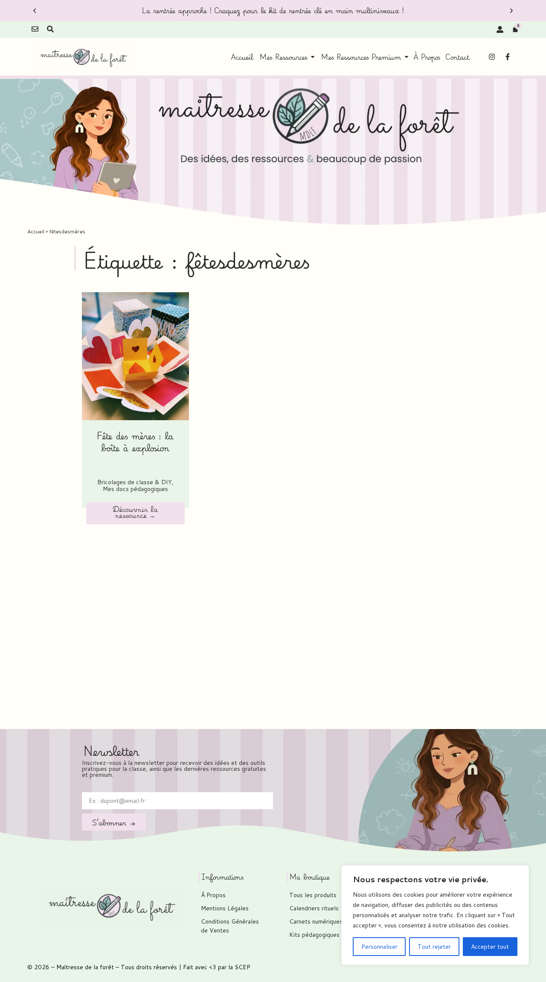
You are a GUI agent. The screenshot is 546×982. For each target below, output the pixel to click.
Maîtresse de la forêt (85, 967)
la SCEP (239, 967)
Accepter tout (490, 946)
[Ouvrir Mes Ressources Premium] (407, 56)
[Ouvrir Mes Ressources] (313, 56)
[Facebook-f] (507, 57)
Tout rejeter (434, 946)
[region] (435, 915)
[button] (35, 11)
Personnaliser (379, 946)
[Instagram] (492, 57)
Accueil (35, 231)
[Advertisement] (273, 619)
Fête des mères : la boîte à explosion (135, 441)
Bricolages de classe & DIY (134, 482)
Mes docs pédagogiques (135, 489)
